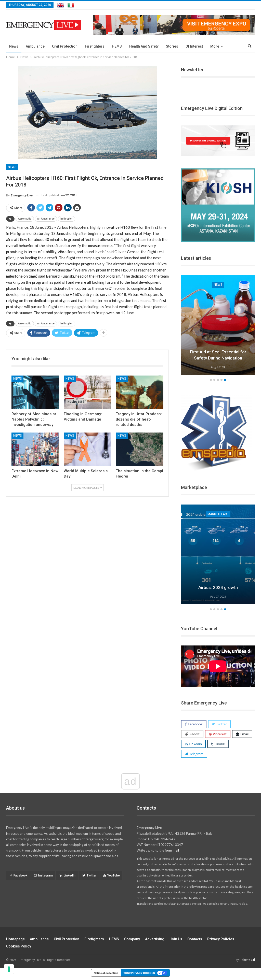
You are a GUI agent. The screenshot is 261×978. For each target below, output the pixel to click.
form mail (172, 850)
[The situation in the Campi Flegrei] (139, 449)
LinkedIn (69, 875)
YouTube (113, 875)
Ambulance (35, 46)
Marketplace (218, 514)
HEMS (117, 46)
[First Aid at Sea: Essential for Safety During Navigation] (218, 325)
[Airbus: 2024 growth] (218, 554)
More (214, 46)
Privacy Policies (220, 939)
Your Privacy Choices (139, 972)
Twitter (91, 875)
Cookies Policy (18, 946)
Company (132, 939)
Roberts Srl (247, 960)
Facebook (20, 875)
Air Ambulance (46, 218)
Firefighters (95, 46)
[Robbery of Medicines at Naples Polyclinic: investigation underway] (35, 392)
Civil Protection (64, 46)
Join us (175, 939)
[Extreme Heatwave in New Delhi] (35, 449)
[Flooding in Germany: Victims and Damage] (87, 392)
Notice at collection (106, 972)
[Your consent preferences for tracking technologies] (9, 969)
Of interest (194, 46)
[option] (218, 325)
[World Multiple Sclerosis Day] (87, 449)
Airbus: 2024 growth (218, 587)
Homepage (15, 939)
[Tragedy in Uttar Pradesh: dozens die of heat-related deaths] (139, 392)
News (13, 46)
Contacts (194, 939)
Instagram (45, 875)
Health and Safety (144, 46)
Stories (172, 46)
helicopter (66, 218)
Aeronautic (24, 218)
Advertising (154, 939)
